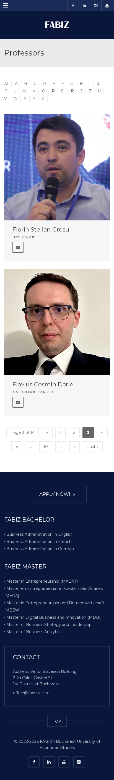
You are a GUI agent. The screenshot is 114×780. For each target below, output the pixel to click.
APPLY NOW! (55, 494)
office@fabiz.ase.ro (31, 692)
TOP (57, 721)
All (6, 83)
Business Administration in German (40, 548)
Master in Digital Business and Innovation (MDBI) (54, 617)
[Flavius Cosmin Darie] (57, 322)
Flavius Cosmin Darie (42, 384)
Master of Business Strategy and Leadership (49, 624)
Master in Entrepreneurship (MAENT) (42, 581)
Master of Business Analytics (33, 631)
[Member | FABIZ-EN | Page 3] (57, 25)
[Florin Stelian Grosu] (57, 167)
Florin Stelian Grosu (40, 229)
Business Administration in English (39, 534)
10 (45, 446)
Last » (93, 446)
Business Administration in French (39, 541)
